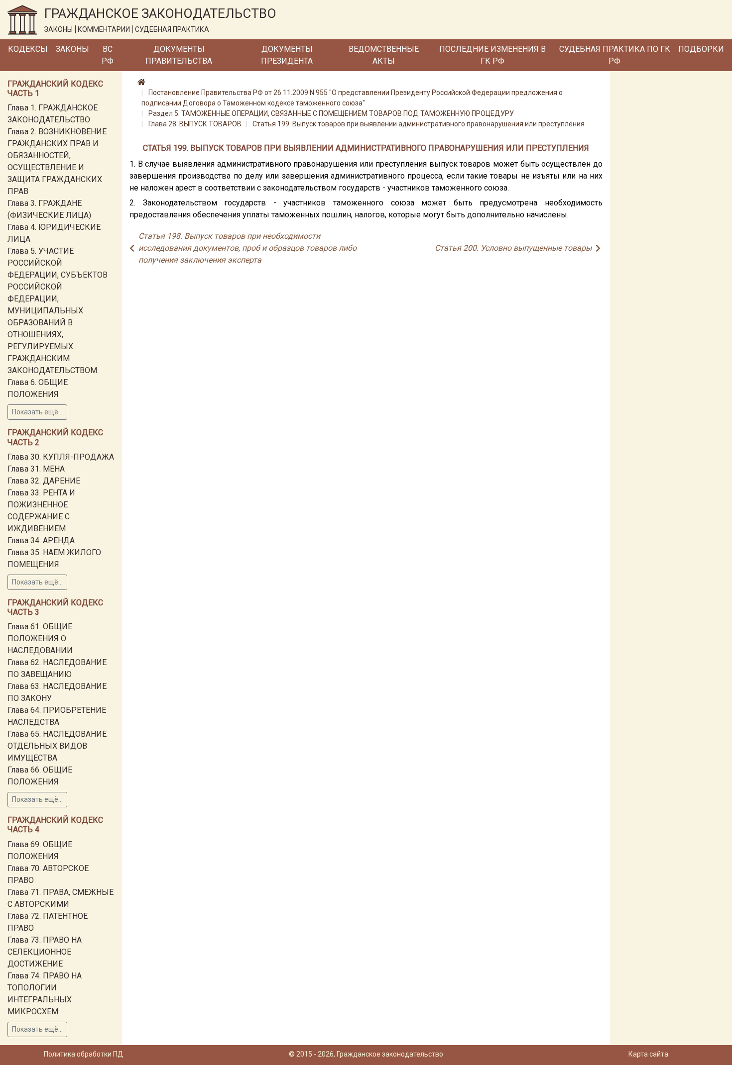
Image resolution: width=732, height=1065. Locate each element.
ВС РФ (108, 55)
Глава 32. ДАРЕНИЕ (43, 480)
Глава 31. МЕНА (36, 469)
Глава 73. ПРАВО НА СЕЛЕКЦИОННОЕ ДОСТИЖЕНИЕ (44, 951)
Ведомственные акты (384, 55)
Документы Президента (287, 55)
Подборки (701, 49)
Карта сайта (648, 1054)
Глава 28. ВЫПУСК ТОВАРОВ (195, 124)
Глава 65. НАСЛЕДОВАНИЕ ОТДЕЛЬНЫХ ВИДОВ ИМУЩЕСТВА (57, 746)
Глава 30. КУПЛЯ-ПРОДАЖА (60, 457)
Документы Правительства (178, 55)
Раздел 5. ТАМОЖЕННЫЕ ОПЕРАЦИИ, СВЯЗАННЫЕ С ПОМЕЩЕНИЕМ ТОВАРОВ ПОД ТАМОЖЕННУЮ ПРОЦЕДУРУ (331, 113)
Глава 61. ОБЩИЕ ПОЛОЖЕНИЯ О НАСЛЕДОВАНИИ (40, 638)
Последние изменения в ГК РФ (492, 55)
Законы (72, 49)
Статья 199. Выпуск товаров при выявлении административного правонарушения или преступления (418, 124)
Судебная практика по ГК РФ (614, 55)
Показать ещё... (37, 412)
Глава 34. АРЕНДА (41, 540)
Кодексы (28, 49)
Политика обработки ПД (83, 1054)
